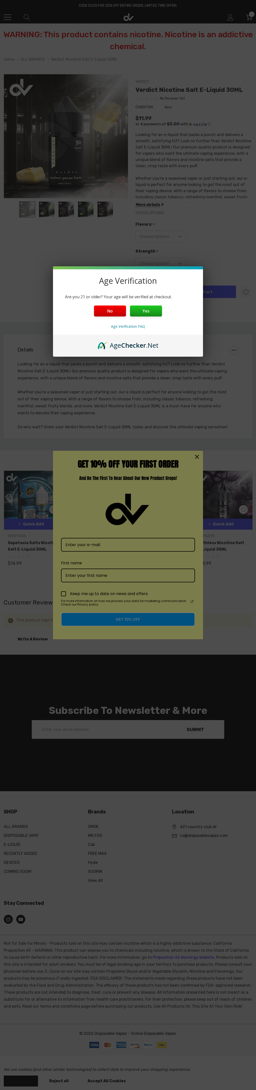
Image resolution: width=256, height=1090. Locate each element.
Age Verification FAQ (128, 326)
